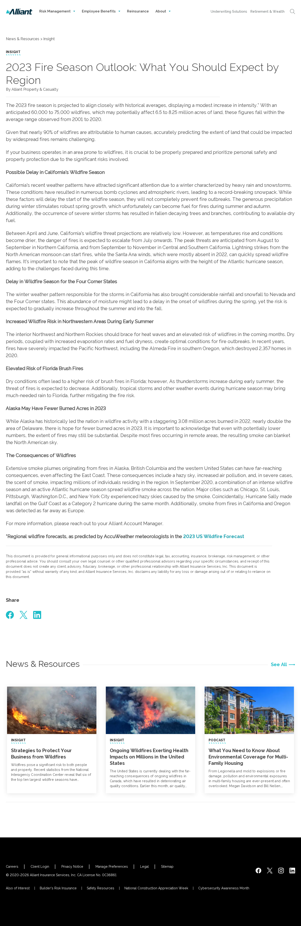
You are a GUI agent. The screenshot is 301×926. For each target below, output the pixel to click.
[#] (10, 615)
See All (279, 664)
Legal (144, 866)
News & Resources (22, 39)
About (161, 11)
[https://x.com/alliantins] (270, 870)
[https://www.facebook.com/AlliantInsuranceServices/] (258, 870)
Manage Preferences (111, 866)
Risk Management (55, 11)
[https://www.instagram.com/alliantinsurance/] (281, 870)
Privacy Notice (72, 866)
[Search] (292, 11)
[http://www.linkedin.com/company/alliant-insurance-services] (292, 870)
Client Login (40, 866)
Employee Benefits (99, 11)
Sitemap (167, 866)
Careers (12, 866)
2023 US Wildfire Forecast (213, 536)
